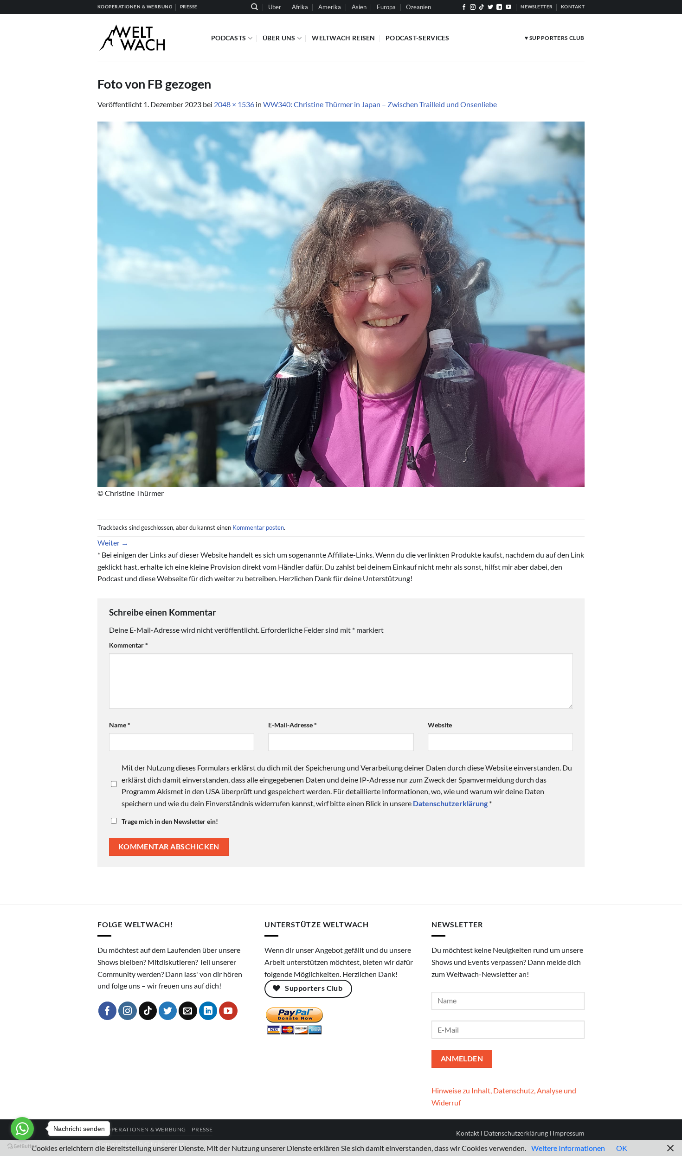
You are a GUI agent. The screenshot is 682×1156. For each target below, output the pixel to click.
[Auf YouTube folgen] (508, 7)
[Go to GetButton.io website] (22, 1146)
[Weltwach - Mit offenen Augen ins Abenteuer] (147, 38)
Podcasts (228, 38)
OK (621, 1147)
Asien (359, 7)
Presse (202, 1129)
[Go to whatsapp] (22, 1128)
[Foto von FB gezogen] (341, 303)
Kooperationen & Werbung (141, 1129)
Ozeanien (418, 7)
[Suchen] (254, 6)
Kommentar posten (258, 527)
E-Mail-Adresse (292, 725)
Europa (386, 7)
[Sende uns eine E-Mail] (188, 1011)
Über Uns (279, 38)
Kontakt (467, 1133)
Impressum (569, 1133)
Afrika (300, 7)
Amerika (329, 7)
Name (119, 725)
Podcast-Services (418, 38)
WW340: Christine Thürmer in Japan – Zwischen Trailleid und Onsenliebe (380, 104)
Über (274, 7)
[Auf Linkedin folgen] (499, 7)
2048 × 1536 (234, 104)
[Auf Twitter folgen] (490, 7)
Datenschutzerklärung (516, 1133)
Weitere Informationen (568, 1147)
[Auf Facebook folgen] (464, 7)
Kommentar (128, 645)
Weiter (113, 542)
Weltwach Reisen (343, 38)
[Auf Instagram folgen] (473, 7)
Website (440, 725)
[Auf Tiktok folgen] (481, 7)
